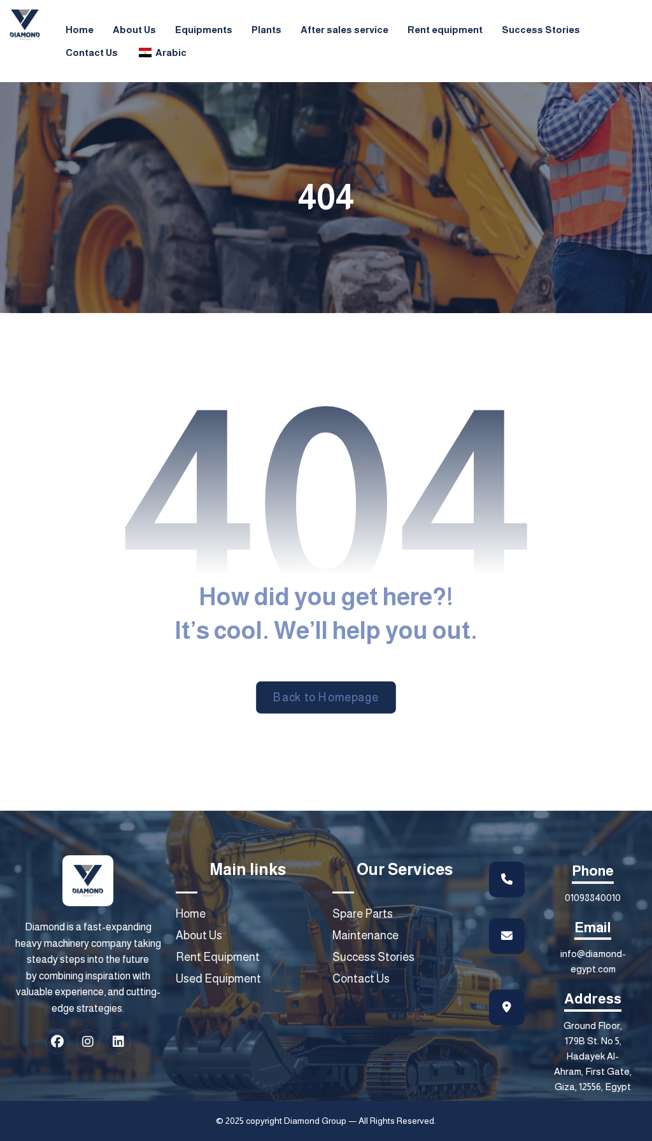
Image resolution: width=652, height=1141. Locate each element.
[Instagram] (88, 1042)
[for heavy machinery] (25, 25)
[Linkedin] (118, 1042)
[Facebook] (57, 1042)
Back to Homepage (326, 697)
